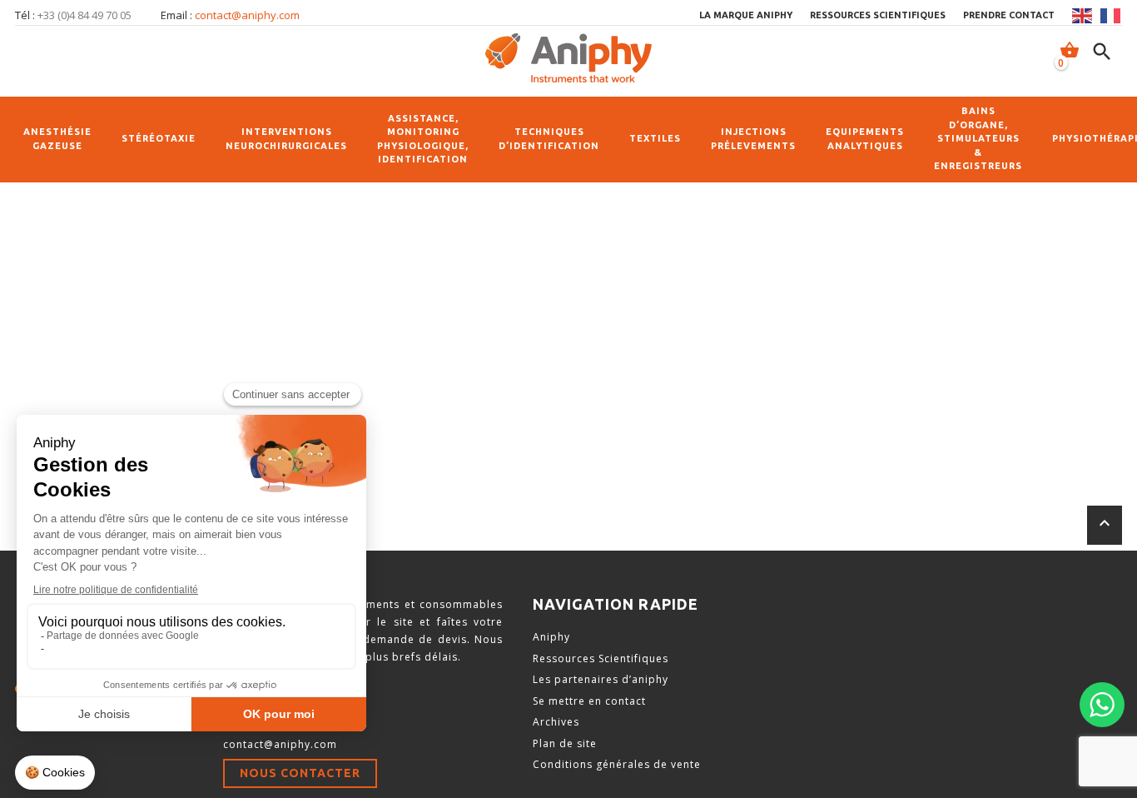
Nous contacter (300, 773)
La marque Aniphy (745, 15)
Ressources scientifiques (878, 15)
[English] (1083, 15)
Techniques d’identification (549, 139)
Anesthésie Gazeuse (57, 139)
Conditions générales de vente (617, 764)
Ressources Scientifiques (600, 658)
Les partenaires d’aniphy (600, 679)
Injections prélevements (753, 139)
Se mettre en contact (589, 701)
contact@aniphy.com (247, 14)
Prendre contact (1009, 15)
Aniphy (551, 637)
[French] (1111, 15)
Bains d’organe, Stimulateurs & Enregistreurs (978, 138)
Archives (556, 722)
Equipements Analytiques (865, 139)
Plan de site (565, 743)
